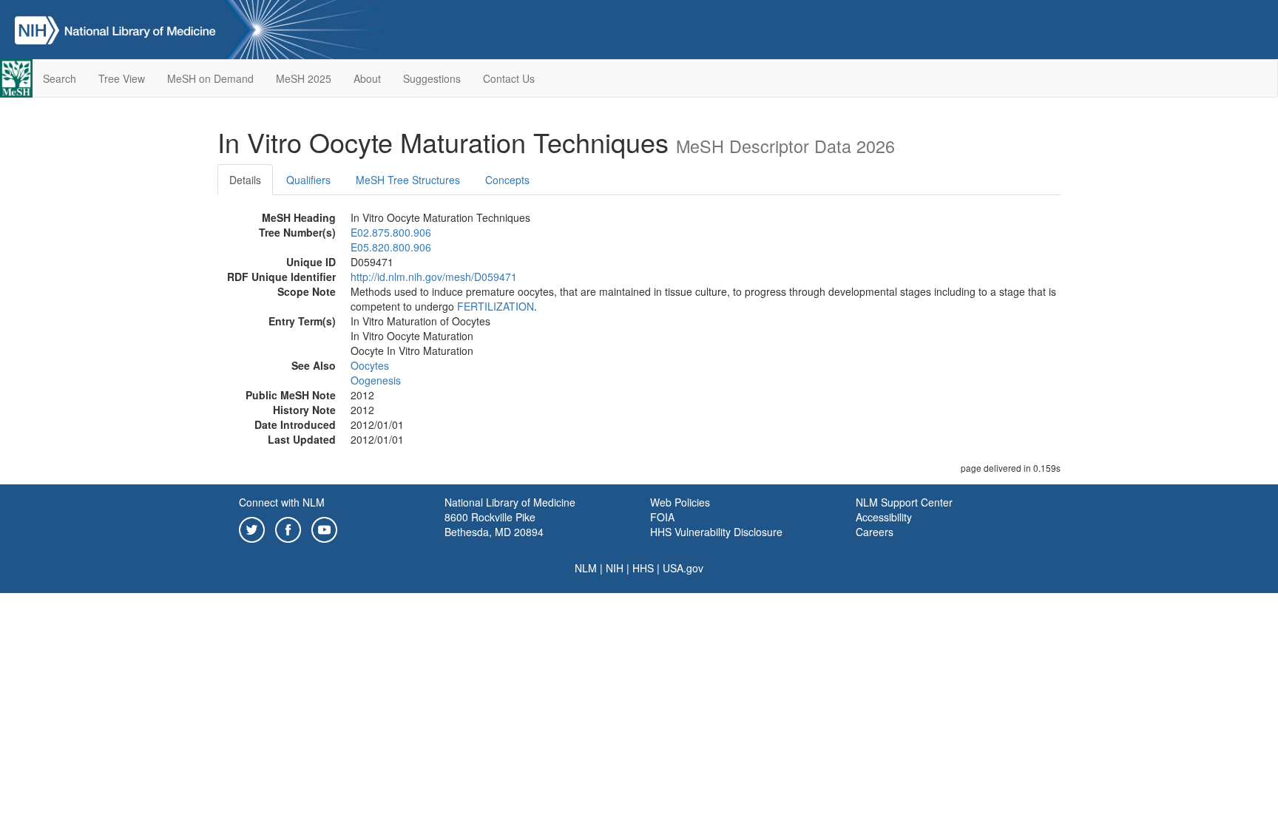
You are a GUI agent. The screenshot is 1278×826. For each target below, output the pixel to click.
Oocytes (370, 365)
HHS (643, 568)
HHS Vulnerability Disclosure (716, 531)
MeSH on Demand (210, 78)
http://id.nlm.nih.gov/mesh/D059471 (434, 276)
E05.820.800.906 (391, 247)
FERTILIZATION (495, 306)
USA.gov (683, 568)
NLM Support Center (904, 502)
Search (59, 78)
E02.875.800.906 (391, 232)
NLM (586, 568)
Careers (874, 531)
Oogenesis (376, 380)
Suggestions (432, 78)
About (367, 78)
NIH (614, 568)
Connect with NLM (282, 502)
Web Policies (680, 502)
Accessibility (884, 517)
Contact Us (509, 78)
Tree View (121, 78)
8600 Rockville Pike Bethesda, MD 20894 (494, 524)
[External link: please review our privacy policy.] (252, 528)
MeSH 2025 (303, 78)
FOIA (662, 517)
